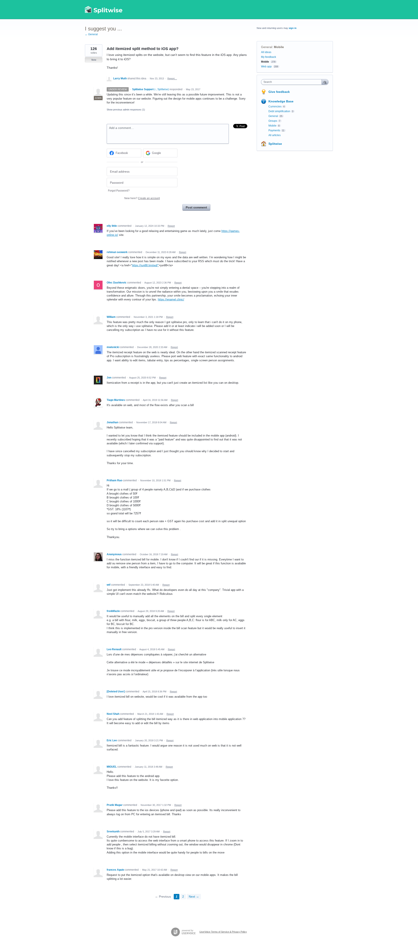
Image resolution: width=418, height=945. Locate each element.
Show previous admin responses (126, 109)
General (266, 47)
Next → (194, 896)
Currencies (274, 106)
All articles (274, 135)
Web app (266, 66)
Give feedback (279, 91)
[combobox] (292, 81)
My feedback (268, 56)
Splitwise (275, 143)
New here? (142, 198)
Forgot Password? (119, 190)
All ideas (266, 52)
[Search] (325, 82)
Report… (172, 78)
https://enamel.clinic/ (171, 299)
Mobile (279, 47)
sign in (293, 28)
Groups (272, 120)
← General (91, 34)
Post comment (196, 207)
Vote (93, 59)
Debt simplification (279, 111)
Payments (274, 130)
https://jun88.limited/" (145, 265)
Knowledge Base (280, 101)
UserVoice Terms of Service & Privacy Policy (223, 931)
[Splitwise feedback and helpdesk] (104, 9)
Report (171, 226)
